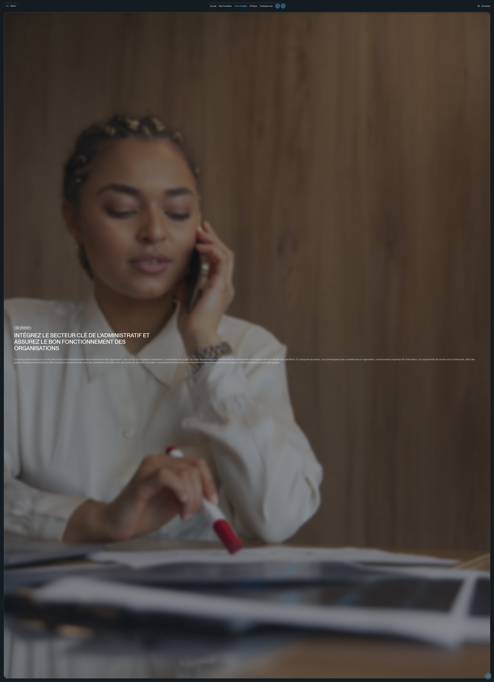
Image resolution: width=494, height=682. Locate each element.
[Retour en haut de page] (487, 675)
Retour (13, 6)
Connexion (485, 6)
